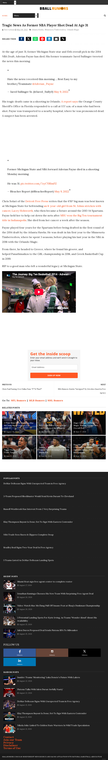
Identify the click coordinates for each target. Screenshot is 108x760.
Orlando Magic (73, 30)
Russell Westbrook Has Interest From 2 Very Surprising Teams (35, 509)
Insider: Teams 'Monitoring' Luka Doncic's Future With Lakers (48, 677)
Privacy (8, 742)
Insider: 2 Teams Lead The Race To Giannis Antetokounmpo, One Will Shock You (54, 450)
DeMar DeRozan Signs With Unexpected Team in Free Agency (34, 483)
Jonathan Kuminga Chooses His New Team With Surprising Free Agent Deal (55, 593)
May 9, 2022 (61, 91)
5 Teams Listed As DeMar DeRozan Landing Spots (28, 560)
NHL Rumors (55, 400)
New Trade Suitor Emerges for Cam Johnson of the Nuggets (53, 426)
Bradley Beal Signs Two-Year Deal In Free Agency (28, 547)
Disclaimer (10, 745)
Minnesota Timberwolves (55, 30)
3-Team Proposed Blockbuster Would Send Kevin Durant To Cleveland (38, 496)
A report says (69, 101)
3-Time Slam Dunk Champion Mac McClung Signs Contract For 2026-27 (19, 425)
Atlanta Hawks (38, 30)
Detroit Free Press (36, 201)
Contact (8, 737)
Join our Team (12, 739)
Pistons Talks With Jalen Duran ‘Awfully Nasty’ (40, 689)
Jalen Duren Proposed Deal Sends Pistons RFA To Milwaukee (47, 630)
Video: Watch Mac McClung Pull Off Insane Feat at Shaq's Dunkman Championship (58, 605)
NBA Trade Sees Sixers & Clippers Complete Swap (28, 534)
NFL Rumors (18, 400)
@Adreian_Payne (43, 83)
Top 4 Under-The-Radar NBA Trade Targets (17, 451)
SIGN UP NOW (54, 375)
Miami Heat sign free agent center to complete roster (44, 581)
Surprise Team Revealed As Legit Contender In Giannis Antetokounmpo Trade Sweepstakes (88, 448)
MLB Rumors (37, 400)
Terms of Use (12, 748)
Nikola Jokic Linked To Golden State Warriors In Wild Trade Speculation (53, 725)
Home (5, 16)
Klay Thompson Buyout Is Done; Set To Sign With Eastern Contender (38, 522)
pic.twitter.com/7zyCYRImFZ (39, 183)
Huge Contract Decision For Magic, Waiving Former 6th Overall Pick (86, 425)
